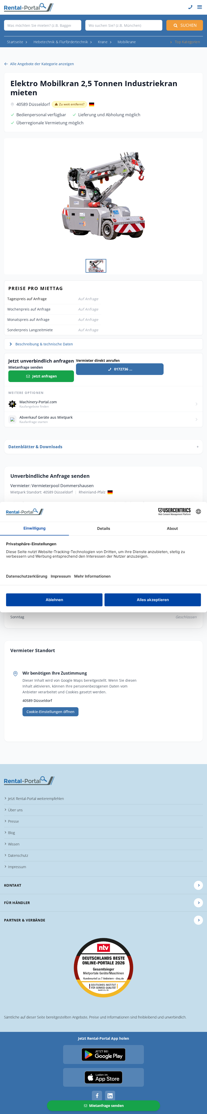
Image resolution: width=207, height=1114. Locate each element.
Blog (11, 832)
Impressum (17, 866)
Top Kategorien (187, 41)
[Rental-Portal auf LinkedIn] (110, 1096)
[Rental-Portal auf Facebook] (97, 1096)
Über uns (15, 810)
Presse (13, 821)
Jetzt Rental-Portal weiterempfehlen (36, 798)
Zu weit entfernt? (71, 104)
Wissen (13, 844)
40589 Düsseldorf (33, 104)
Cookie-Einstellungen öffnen (50, 711)
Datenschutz (18, 855)
